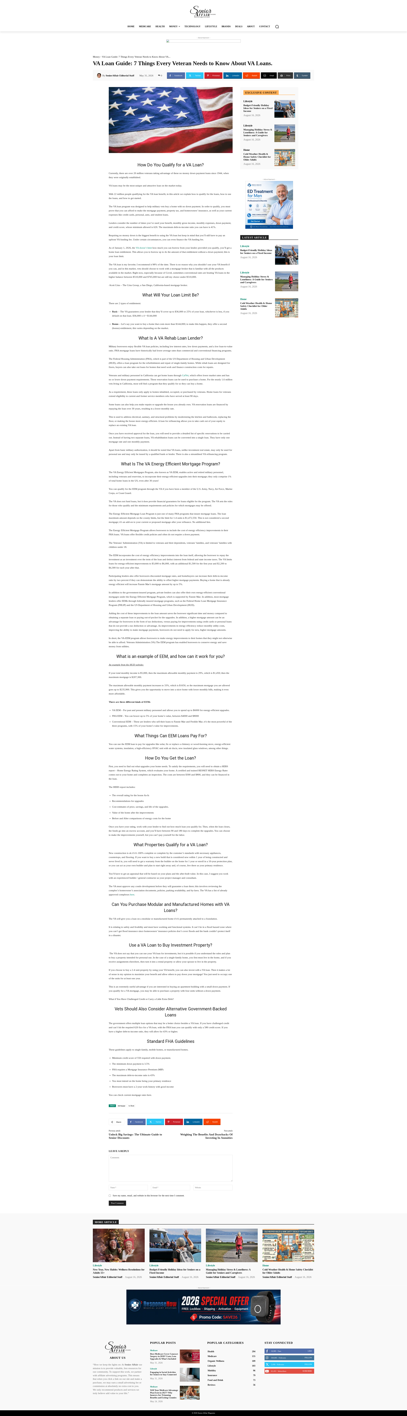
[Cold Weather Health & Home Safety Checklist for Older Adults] (284, 157)
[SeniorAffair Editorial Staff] (99, 75)
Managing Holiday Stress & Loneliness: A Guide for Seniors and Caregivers (257, 132)
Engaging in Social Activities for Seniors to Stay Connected (163, 1373)
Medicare (154, 1350)
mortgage (121, 1106)
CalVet (185, 375)
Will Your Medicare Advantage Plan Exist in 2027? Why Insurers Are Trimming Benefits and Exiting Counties (164, 1394)
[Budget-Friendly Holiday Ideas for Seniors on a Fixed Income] (284, 109)
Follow (308, 1358)
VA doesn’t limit (144, 248)
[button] (277, 26)
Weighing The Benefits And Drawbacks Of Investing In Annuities (206, 1136)
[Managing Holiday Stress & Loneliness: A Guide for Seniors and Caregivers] (284, 133)
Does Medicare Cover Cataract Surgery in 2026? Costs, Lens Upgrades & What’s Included (164, 1356)
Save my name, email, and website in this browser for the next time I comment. (149, 1195)
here (132, 894)
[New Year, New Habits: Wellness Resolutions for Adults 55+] (119, 1245)
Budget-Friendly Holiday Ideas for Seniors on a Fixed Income (257, 108)
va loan (131, 1106)
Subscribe (307, 1371)
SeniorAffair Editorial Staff (120, 75)
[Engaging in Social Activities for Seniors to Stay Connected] (190, 1375)
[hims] (269, 205)
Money (96, 57)
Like (310, 1351)
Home (246, 150)
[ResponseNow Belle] (203, 1307)
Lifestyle (247, 101)
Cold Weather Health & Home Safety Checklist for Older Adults (257, 157)
